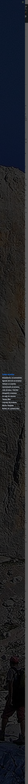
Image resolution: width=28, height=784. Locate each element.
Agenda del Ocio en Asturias (12, 381)
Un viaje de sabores (9, 396)
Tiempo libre (6, 399)
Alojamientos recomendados (12, 378)
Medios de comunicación (10, 409)
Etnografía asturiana (9, 393)
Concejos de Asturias (9, 402)
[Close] (23, 2)
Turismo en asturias (9, 384)
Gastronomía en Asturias (10, 387)
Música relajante (8, 405)
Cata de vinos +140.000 (10, 390)
